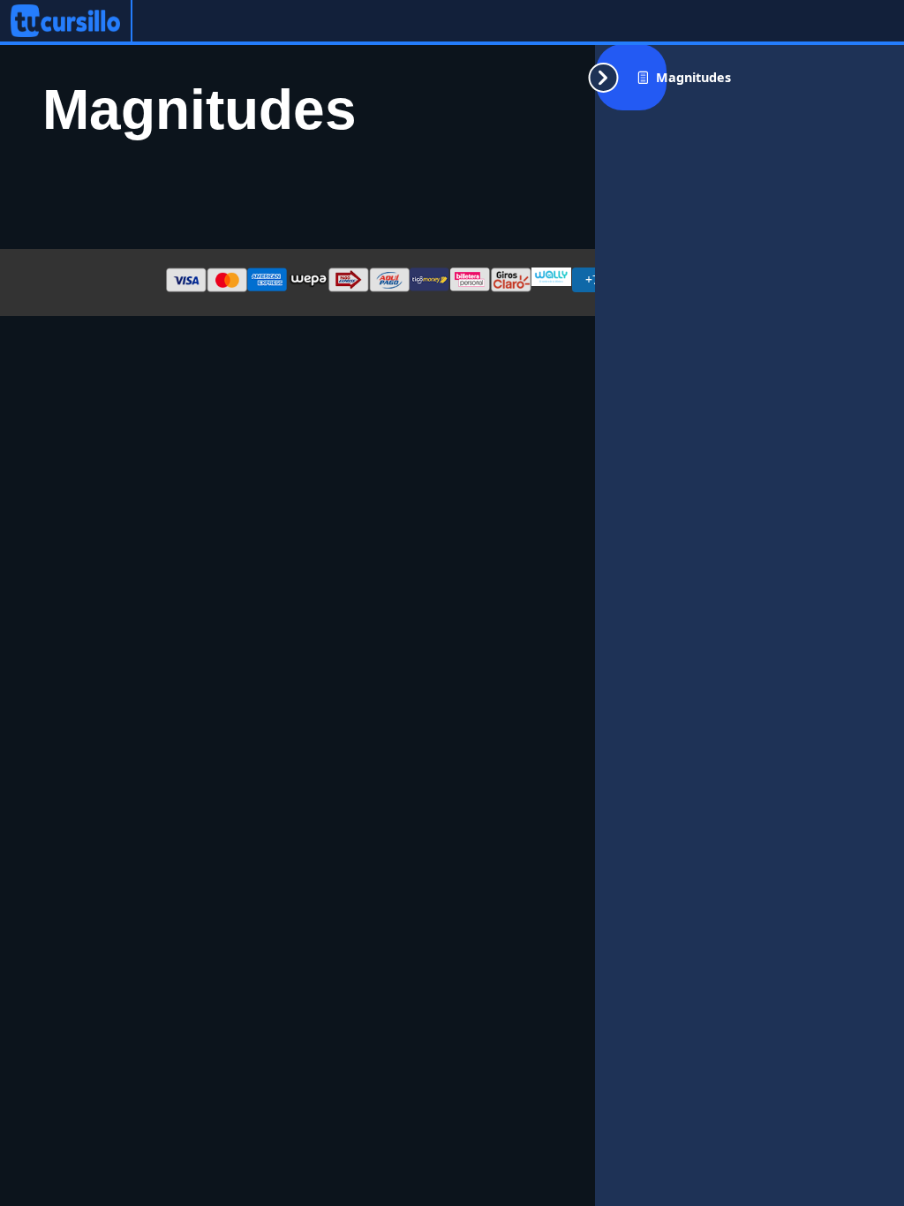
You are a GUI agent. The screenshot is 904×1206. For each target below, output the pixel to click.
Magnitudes (693, 77)
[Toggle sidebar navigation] (631, 77)
